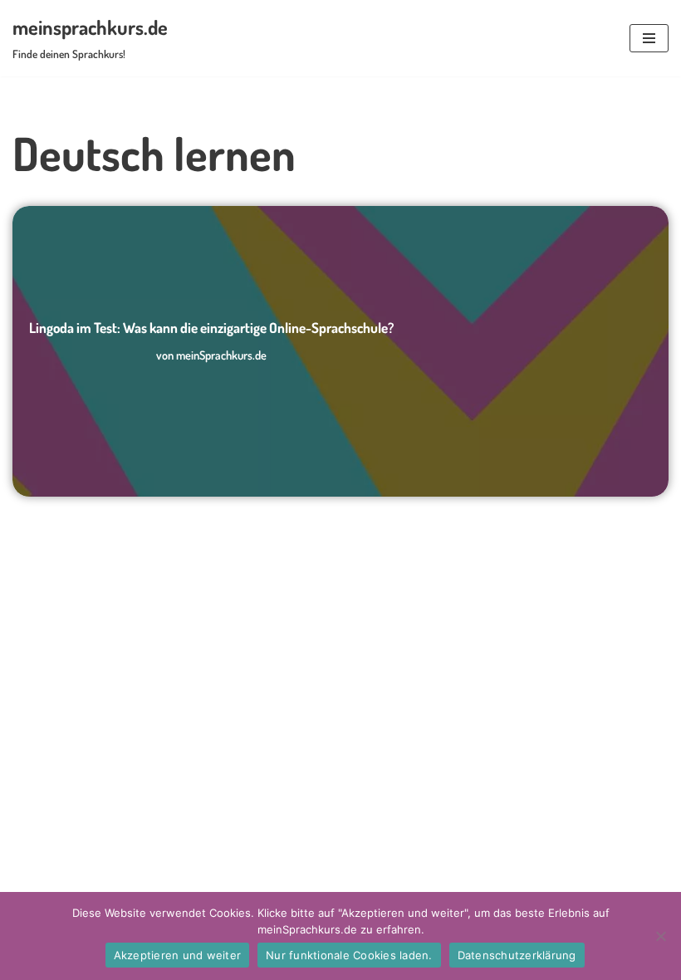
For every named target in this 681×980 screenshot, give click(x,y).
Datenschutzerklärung (517, 955)
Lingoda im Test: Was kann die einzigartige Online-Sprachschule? (211, 327)
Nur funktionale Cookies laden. (349, 955)
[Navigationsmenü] (649, 38)
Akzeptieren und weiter (178, 955)
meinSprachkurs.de (221, 354)
